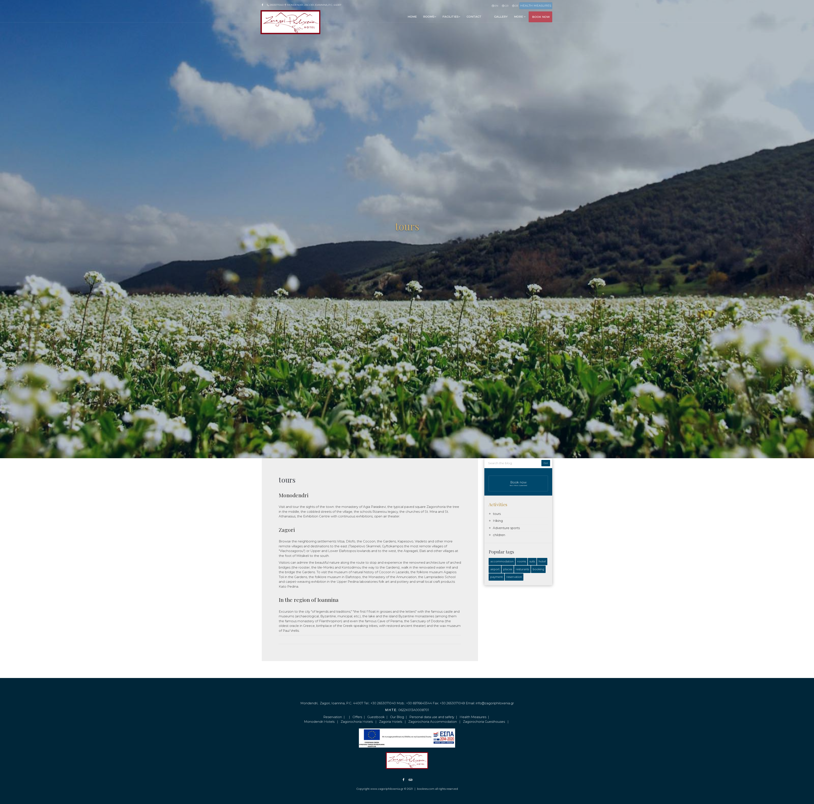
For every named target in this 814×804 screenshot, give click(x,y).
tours (497, 514)
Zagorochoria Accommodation (432, 722)
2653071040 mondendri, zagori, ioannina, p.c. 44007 (305, 4)
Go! (546, 463)
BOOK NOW (541, 16)
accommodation (502, 561)
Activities (498, 504)
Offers (357, 717)
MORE (519, 16)
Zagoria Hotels (390, 722)
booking (538, 569)
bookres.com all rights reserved (437, 788)
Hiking (498, 521)
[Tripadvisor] (407, 780)
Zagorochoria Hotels (357, 722)
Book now (518, 483)
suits (532, 561)
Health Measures (473, 717)
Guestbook (376, 717)
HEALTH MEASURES (535, 5)
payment (496, 576)
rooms (428, 16)
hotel (542, 561)
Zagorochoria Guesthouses (484, 722)
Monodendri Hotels (319, 722)
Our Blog (397, 717)
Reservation (332, 717)
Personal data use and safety (431, 717)
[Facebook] (264, 5)
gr (506, 5)
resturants (522, 569)
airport (495, 569)
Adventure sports (506, 528)
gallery (501, 16)
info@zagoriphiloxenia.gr (495, 703)
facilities (450, 16)
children (499, 535)
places (507, 569)
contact (474, 16)
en (496, 5)
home (412, 16)
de (516, 5)
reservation (514, 576)
